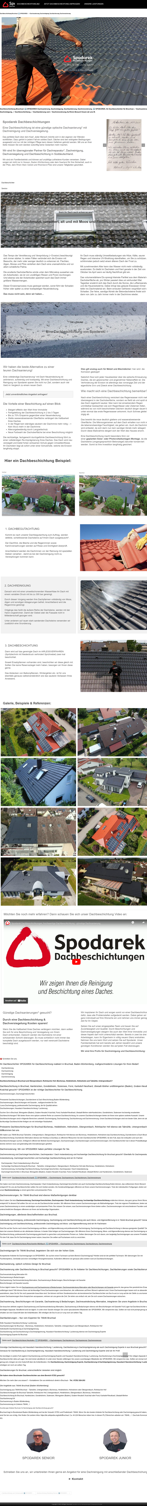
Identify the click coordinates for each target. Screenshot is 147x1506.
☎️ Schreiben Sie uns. (8, 1059)
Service (4, 188)
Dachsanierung (7, 1071)
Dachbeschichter (8, 183)
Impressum (94, 1504)
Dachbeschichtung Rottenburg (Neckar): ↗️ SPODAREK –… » (53, 1493)
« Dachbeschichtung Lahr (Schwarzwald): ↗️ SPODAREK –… (17, 1493)
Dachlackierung (8, 1068)
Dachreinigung (7, 1074)
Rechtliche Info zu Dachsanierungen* (81, 1504)
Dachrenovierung (8, 1077)
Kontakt (100, 1504)
